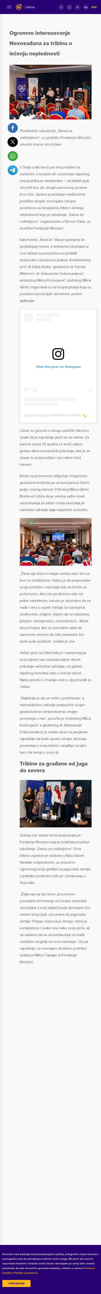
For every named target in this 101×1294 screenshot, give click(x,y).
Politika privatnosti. (26, 1273)
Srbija (30, 7)
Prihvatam (16, 1283)
